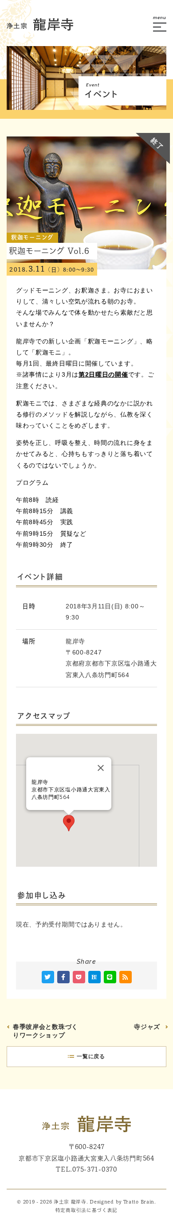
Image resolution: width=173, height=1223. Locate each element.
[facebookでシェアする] (63, 977)
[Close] (100, 768)
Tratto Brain (138, 1202)
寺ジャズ (147, 1026)
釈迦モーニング (32, 237)
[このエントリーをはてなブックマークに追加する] (94, 977)
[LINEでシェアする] (110, 977)
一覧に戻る (91, 1056)
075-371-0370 (94, 1169)
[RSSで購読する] (125, 977)
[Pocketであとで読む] (79, 977)
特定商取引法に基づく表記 (86, 1210)
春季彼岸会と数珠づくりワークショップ (45, 1031)
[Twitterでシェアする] (48, 977)
